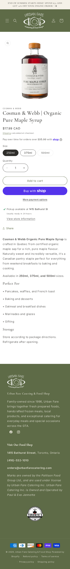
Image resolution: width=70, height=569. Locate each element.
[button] (7, 21)
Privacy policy (26, 562)
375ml (28, 152)
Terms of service (50, 556)
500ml (47, 153)
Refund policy (30, 556)
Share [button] (10, 228)
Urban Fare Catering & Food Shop (33, 552)
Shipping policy (46, 562)
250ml (10, 152)
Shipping (7, 133)
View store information (21, 218)
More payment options (35, 199)
